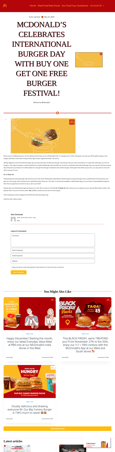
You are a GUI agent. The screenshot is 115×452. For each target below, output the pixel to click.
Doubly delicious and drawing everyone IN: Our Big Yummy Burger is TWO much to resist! (30, 409)
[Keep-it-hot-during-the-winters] (17, 445)
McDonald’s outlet (101, 188)
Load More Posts (57, 429)
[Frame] (5, 5)
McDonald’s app (20, 188)
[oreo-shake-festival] (72, 445)
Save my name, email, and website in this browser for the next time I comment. (38, 267)
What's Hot (29, 334)
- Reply (34, 217)
